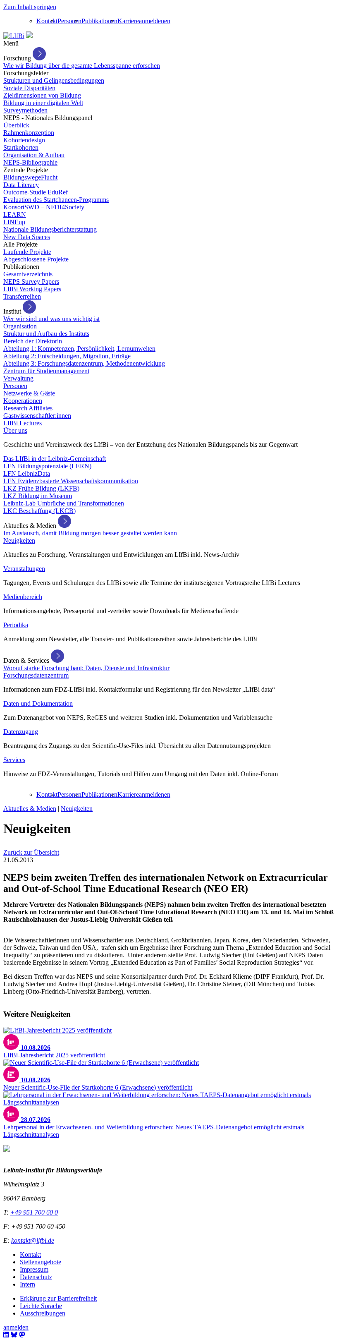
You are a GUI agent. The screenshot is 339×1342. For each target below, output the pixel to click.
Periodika (15, 624)
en (167, 20)
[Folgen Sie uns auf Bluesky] (14, 1334)
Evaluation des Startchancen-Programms (56, 199)
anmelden (151, 20)
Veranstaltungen (24, 568)
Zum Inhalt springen (29, 6)
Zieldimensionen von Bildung (42, 95)
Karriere (128, 20)
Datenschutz (36, 1276)
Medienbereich (22, 596)
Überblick (16, 125)
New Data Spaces (26, 236)
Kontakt (46, 20)
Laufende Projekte (27, 251)
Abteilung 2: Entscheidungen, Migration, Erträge (67, 355)
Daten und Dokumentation (38, 703)
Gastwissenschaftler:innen (37, 415)
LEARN (14, 214)
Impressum (34, 1269)
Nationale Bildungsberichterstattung (50, 229)
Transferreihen (22, 296)
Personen (69, 20)
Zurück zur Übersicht (31, 852)
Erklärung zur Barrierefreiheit (58, 1298)
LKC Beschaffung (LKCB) (39, 510)
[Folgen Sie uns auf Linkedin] (6, 1334)
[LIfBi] (13, 35)
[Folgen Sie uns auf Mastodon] (22, 1334)
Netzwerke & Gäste (29, 393)
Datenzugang (20, 731)
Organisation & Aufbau (33, 154)
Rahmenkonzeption (28, 132)
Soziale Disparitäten (29, 87)
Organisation (20, 326)
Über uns (15, 430)
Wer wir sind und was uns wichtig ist (51, 318)
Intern (27, 1284)
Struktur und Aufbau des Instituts (46, 333)
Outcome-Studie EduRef (35, 192)
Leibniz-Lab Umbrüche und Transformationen (63, 503)
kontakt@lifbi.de (32, 1240)
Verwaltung (18, 378)
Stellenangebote (40, 1261)
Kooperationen (22, 400)
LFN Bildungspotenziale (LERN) (47, 466)
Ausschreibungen (42, 1313)
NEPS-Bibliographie (30, 162)
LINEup (14, 221)
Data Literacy (21, 184)
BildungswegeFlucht (30, 177)
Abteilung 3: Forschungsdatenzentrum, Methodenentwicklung (84, 363)
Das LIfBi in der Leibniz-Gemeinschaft (54, 458)
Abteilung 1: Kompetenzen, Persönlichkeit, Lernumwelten (79, 348)
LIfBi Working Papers (32, 288)
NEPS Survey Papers (31, 281)
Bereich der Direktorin (32, 341)
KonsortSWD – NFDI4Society (43, 207)
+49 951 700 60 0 (34, 1212)
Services (14, 759)
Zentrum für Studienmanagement (46, 370)
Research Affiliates (28, 408)
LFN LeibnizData (26, 473)
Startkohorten (20, 147)
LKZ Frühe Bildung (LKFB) (41, 488)
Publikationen (99, 20)
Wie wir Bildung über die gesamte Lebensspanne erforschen (81, 65)
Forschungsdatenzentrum (36, 675)
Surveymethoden (25, 110)
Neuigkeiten (19, 540)
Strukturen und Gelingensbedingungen (53, 80)
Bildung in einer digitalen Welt (43, 102)
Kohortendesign (24, 140)
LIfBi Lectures (22, 423)
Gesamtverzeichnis (28, 274)
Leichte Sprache (41, 1305)
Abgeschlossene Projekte (36, 259)
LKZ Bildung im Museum (37, 495)
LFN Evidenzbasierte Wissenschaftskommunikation (70, 480)
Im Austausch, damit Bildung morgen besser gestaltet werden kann (90, 533)
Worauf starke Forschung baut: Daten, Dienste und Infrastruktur (86, 667)
